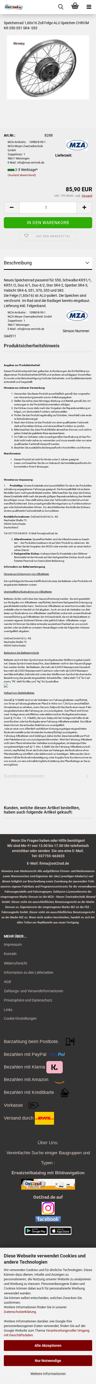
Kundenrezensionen (24, 776)
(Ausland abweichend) (22, 175)
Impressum (13, 944)
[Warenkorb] (75, 7)
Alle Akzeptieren (48, 1345)
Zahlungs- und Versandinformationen (33, 991)
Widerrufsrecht (15, 963)
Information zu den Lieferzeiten (28, 972)
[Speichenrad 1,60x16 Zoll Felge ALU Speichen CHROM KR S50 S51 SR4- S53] (48, 67)
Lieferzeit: (63, 155)
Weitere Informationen (48, 1374)
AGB (7, 982)
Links (8, 1010)
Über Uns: (48, 1142)
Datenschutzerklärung (20, 1312)
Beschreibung (18, 262)
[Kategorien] (89, 7)
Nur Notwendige (48, 1361)
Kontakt (10, 954)
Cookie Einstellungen (20, 1018)
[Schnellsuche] (61, 7)
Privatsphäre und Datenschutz (28, 1000)
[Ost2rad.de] (11, 7)
